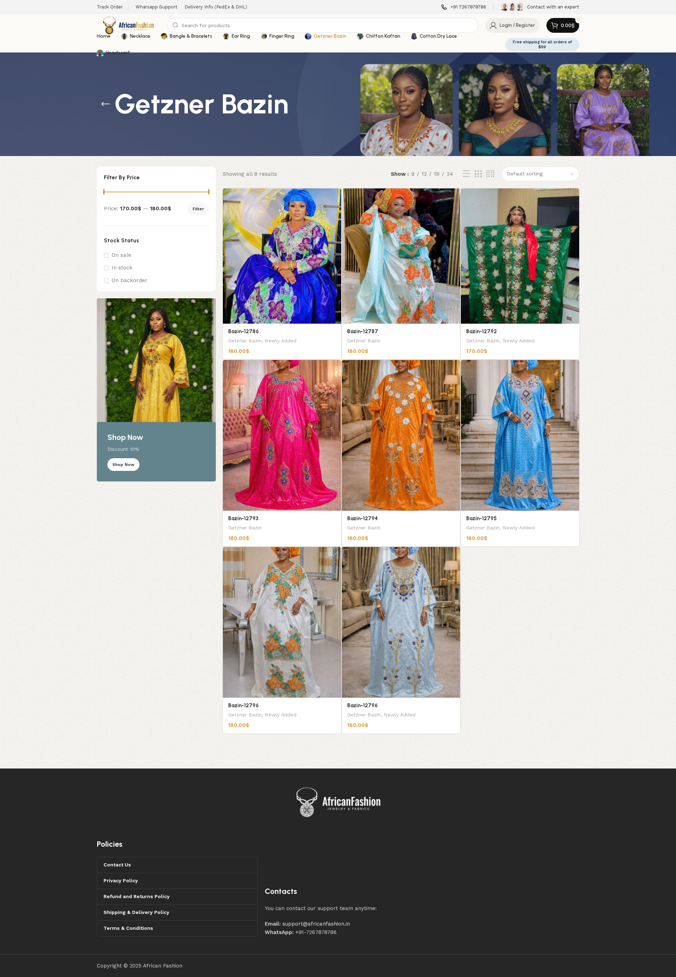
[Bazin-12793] (282, 435)
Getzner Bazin (245, 340)
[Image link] (339, 801)
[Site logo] (128, 25)
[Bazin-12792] (520, 256)
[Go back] (105, 104)
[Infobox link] (463, 7)
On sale (121, 255)
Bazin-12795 (481, 518)
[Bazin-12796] (282, 622)
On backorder (130, 280)
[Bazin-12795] (520, 435)
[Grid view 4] (490, 174)
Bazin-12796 (243, 705)
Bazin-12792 (481, 331)
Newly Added (280, 340)
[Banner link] (156, 389)
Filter (198, 208)
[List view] (466, 174)
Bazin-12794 (362, 518)
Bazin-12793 (243, 518)
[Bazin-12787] (401, 256)
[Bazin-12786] (282, 256)
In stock (122, 268)
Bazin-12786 (243, 331)
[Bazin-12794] (401, 435)
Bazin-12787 (362, 331)
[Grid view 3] (478, 174)
